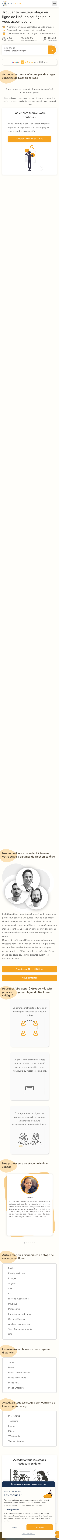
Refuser (15, 1527)
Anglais (12, 1283)
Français (12, 1278)
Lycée (11, 1367)
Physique (12, 1303)
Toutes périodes (16, 1441)
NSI (10, 1334)
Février (11, 1426)
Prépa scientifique (17, 1377)
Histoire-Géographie (18, 1298)
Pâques (12, 1431)
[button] (29, 50)
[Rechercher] (52, 49)
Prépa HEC (13, 1382)
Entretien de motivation (20, 1314)
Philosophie (14, 1308)
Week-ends (14, 1436)
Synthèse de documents (20, 1329)
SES (10, 1288)
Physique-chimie (16, 1273)
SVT (10, 1293)
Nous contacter (29, 977)
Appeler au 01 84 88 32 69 (29, 969)
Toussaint (13, 1420)
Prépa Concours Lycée (19, 1372)
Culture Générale (17, 1319)
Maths (11, 1268)
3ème (11, 1362)
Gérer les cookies (28, 1534)
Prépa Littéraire (16, 1387)
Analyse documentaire (19, 1324)
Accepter (40, 1527)
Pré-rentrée (14, 1415)
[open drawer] (54, 3)
